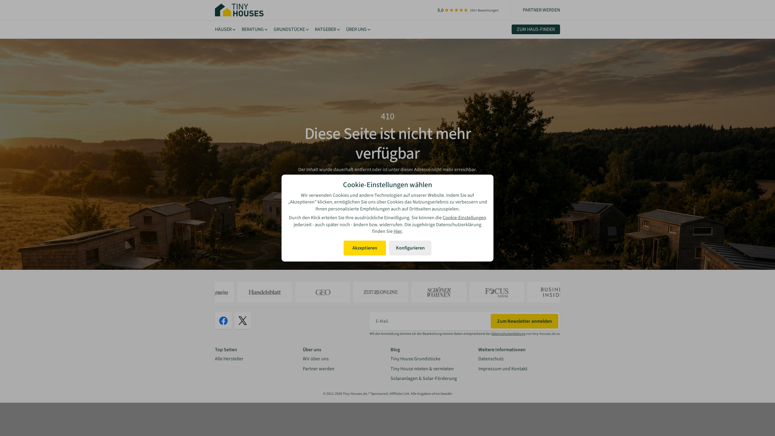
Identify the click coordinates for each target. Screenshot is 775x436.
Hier (398, 231)
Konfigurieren (410, 248)
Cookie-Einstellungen (464, 217)
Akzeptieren (364, 248)
